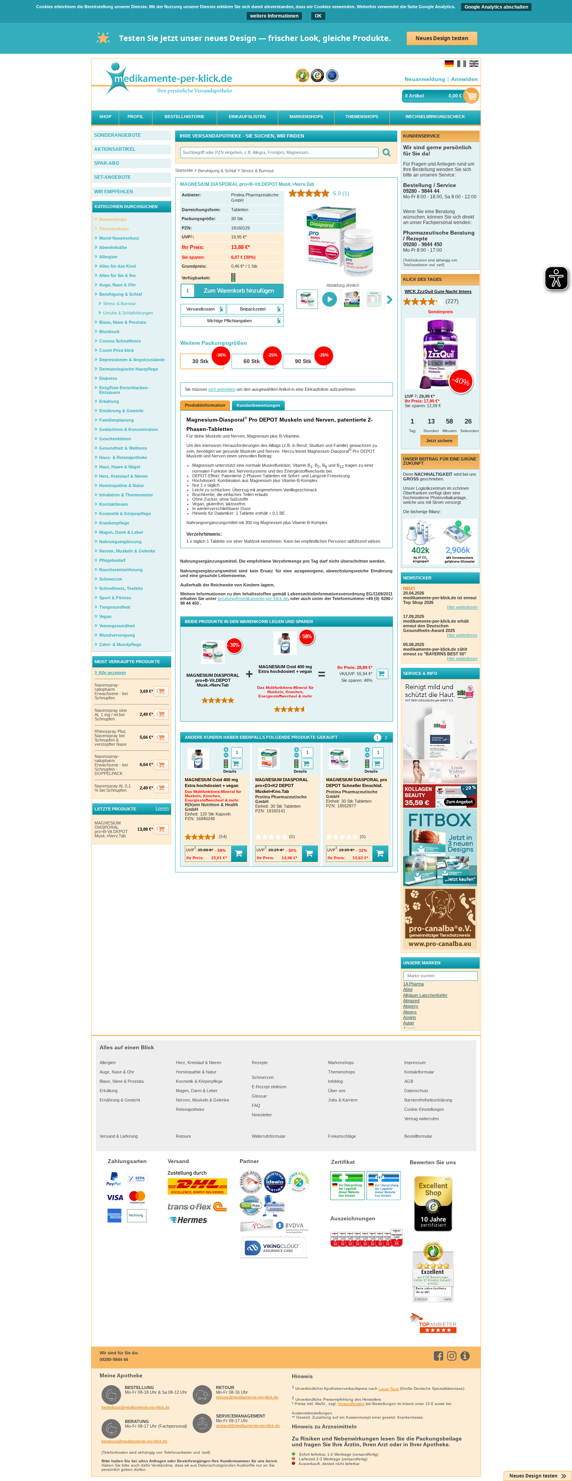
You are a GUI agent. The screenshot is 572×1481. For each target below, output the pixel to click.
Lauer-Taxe (389, 1389)
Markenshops (341, 1062)
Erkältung (109, 1090)
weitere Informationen (274, 16)
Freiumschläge (342, 1136)
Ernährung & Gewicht (120, 1100)
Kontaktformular (419, 1072)
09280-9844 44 (114, 1359)
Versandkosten (351, 1404)
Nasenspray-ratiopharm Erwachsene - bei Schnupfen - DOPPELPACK (111, 765)
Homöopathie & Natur (196, 1072)
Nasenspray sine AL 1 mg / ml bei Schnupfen (111, 714)
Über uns (337, 1090)
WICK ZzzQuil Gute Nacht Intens (438, 291)
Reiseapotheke (190, 1109)
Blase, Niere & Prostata (122, 1081)
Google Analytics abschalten (496, 7)
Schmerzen (263, 1077)
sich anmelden (221, 389)
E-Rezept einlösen (269, 1086)
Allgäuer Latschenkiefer (425, 995)
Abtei (407, 989)
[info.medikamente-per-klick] (466, 1355)
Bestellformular (418, 1136)
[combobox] (279, 153)
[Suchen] (386, 153)
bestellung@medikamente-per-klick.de (136, 1407)
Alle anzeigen (111, 672)
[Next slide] (390, 300)
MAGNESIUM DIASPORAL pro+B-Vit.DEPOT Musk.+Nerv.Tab (111, 829)
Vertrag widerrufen (421, 1118)
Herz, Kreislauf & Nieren (198, 1062)
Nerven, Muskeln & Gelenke (202, 1100)
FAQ (256, 1105)
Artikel (416, 96)
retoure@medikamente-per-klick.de (247, 1397)
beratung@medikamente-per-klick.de (253, 598)
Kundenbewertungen (258, 405)
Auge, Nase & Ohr (117, 1072)
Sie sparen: (352, 680)
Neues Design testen (442, 38)
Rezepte (260, 1062)
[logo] (168, 79)
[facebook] (440, 1355)
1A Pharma (413, 983)
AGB (408, 1081)
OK (318, 16)
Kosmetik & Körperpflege (199, 1081)
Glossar (259, 1096)
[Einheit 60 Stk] (253, 361)
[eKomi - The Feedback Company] (302, 76)
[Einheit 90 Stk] (304, 361)
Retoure (183, 1136)
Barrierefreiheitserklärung (428, 1100)
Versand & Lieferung (119, 1136)
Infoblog (335, 1081)
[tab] (377, 737)
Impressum (415, 1062)
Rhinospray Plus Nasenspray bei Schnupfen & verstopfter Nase (110, 738)
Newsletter (262, 1114)
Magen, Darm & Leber (197, 1090)
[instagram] (453, 1355)
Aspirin (409, 1017)
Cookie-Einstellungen (424, 1109)
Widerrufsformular (269, 1136)
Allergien (108, 1062)
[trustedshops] (317, 76)
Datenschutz (416, 1090)
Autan (408, 1022)
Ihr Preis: (347, 667)
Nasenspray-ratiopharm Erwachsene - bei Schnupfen (111, 691)
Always (410, 1012)
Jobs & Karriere (343, 1100)
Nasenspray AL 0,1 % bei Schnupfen (113, 788)
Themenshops (341, 1072)
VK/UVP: (348, 673)
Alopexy (410, 1006)
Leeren (162, 808)
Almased (411, 1000)
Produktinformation (205, 405)
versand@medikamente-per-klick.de (248, 1425)
